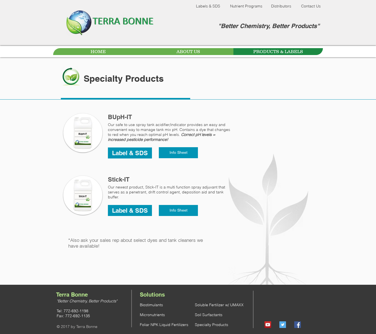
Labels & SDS (208, 6)
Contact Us (311, 6)
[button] (130, 152)
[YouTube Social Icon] (268, 324)
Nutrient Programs (246, 6)
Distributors (281, 6)
